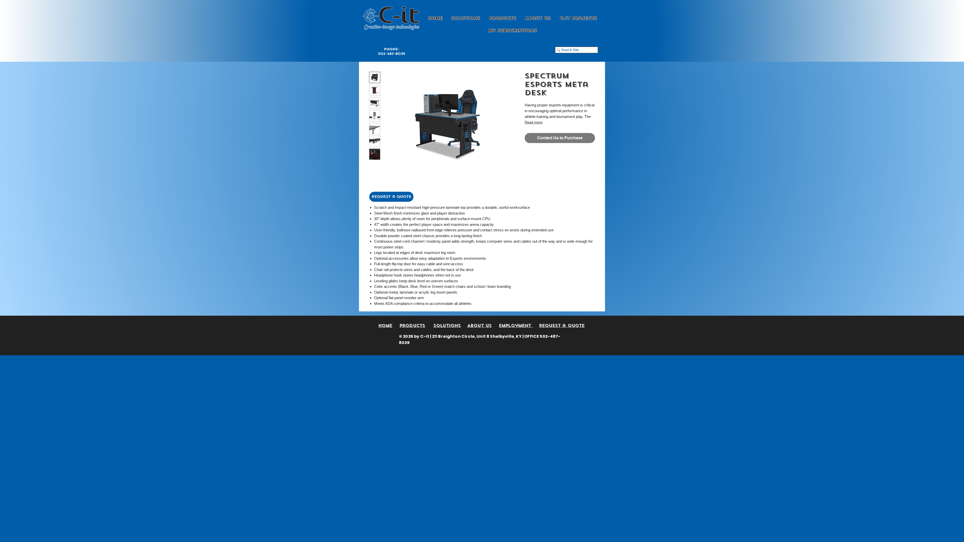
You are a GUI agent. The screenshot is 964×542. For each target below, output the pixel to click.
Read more (534, 122)
